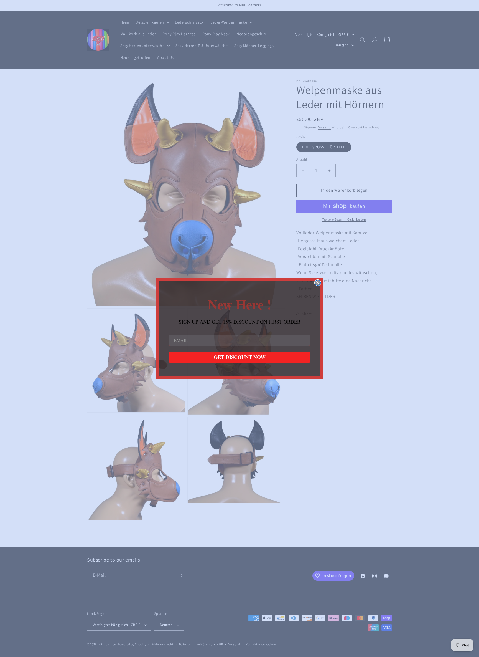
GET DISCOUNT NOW (240, 357)
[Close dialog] (317, 282)
